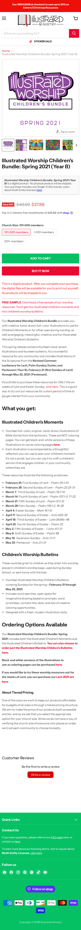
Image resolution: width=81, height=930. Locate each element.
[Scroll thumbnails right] (76, 145)
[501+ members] (14, 245)
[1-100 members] (44, 236)
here (39, 190)
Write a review (40, 775)
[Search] (74, 33)
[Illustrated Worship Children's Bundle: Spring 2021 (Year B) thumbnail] (8, 145)
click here (52, 386)
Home (6, 50)
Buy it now (40, 271)
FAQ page (57, 837)
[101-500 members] (16, 236)
